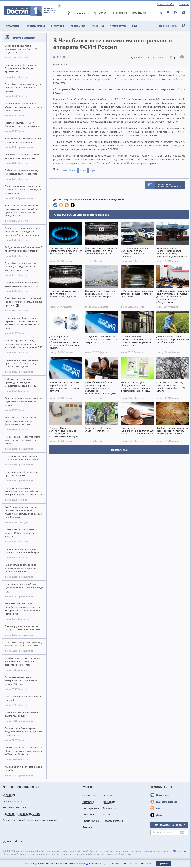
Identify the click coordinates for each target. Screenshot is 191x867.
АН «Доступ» (179, 851)
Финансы (98, 25)
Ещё (134, 25)
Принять (163, 863)
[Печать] (182, 58)
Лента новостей (25, 38)
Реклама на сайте (165, 4)
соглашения (55, 863)
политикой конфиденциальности (84, 863)
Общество (12, 25)
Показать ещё (119, 449)
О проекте (184, 4)
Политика (57, 25)
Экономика (77, 25)
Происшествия (35, 25)
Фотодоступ (118, 25)
